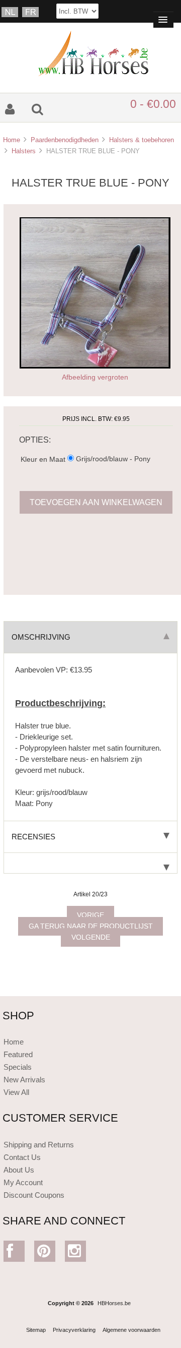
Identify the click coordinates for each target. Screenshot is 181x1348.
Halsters (24, 151)
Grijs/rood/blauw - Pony (113, 459)
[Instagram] (75, 1253)
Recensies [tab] (33, 836)
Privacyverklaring (74, 1330)
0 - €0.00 (153, 103)
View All (16, 1092)
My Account (23, 1182)
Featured (18, 1054)
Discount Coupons (34, 1195)
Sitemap (36, 1330)
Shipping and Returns (39, 1144)
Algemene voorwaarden (131, 1330)
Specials (18, 1067)
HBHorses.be (114, 1303)
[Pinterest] (45, 1253)
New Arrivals (24, 1079)
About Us (19, 1170)
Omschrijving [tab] (41, 637)
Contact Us (22, 1157)
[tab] (90, 863)
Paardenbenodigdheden (65, 140)
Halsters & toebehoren (141, 140)
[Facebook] (14, 1253)
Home (11, 140)
